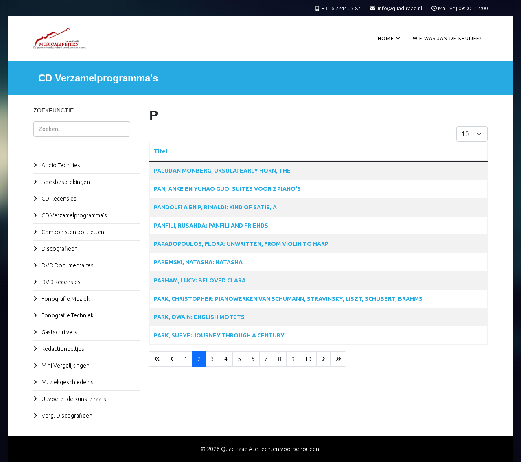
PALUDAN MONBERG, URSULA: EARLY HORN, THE (222, 170)
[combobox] (81, 129)
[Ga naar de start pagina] (157, 359)
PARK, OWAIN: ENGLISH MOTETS (199, 317)
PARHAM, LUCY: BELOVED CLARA (200, 280)
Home (386, 38)
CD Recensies (58, 198)
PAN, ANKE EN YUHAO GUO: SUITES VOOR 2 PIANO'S (227, 189)
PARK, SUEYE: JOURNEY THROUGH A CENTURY (219, 335)
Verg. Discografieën (66, 415)
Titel (160, 151)
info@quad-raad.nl (400, 8)
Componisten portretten (72, 232)
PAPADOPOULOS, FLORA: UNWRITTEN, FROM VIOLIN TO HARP (241, 244)
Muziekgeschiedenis (67, 382)
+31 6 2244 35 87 (341, 8)
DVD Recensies (60, 282)
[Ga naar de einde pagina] (338, 359)
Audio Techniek (60, 165)
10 (308, 359)
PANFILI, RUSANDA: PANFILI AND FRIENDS (211, 225)
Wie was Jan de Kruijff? (447, 38)
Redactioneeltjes (62, 349)
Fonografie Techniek (67, 315)
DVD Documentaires (67, 265)
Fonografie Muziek (65, 299)
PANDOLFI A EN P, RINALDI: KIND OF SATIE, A (215, 207)
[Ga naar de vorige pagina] (172, 359)
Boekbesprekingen (65, 182)
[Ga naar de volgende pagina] (323, 359)
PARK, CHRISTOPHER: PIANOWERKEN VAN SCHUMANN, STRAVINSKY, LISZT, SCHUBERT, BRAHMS (288, 299)
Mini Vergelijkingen (65, 365)
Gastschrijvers (58, 332)
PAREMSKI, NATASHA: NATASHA (198, 262)
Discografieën (59, 248)
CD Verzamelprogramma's (73, 215)
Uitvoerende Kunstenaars (73, 399)
